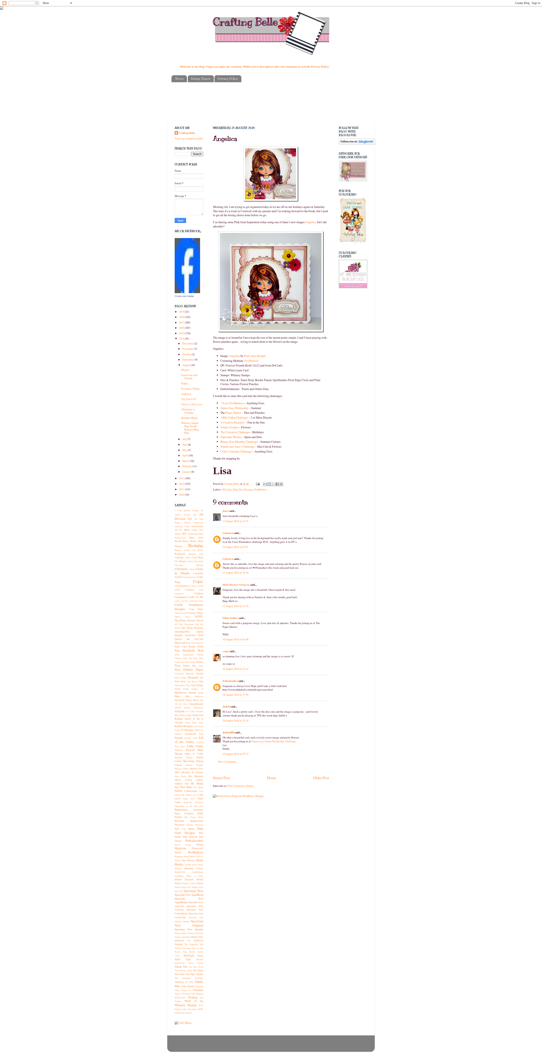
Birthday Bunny (189, 418)
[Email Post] (257, 484)
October (187, 354)
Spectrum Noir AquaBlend (189, 895)
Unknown (228, 533)
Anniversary (197, 526)
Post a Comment (227, 761)
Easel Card (181, 646)
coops (226, 651)
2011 (182, 489)
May (185, 450)
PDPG (200, 813)
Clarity (192, 569)
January (186, 472)
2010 (182, 494)
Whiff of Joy (193, 1001)
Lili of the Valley (189, 739)
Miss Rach (180, 776)
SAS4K (188, 864)
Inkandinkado (196, 703)
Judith (226, 706)
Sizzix (200, 883)
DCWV (199, 616)
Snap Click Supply (189, 887)
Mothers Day (182, 783)
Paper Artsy (189, 798)
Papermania (181, 809)
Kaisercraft (198, 715)
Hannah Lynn (196, 692)
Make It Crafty (194, 753)
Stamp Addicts (181, 933)
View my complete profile (189, 138)
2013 (182, 478)
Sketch (177, 887)
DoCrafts (227, 489)
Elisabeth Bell (193, 650)
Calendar (179, 557)
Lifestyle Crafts (191, 737)
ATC (184, 533)
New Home (198, 787)
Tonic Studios (188, 986)
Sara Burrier (188, 860)
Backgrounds (180, 537)
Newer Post (221, 777)
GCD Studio (180, 677)
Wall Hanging (197, 993)
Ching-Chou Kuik (195, 561)
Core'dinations (182, 585)
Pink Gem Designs (255, 356)
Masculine (189, 761)
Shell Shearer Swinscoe (236, 585)
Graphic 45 (197, 688)
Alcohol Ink (190, 514)
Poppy (184, 383)
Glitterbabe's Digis (183, 685)
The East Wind (196, 966)
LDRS (197, 730)
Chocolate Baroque (189, 565)
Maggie (185, 370)
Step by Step (197, 948)
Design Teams (200, 79)
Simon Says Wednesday (234, 408)
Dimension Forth (194, 635)
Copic (198, 581)
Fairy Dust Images (188, 661)
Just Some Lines (183, 715)
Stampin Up (181, 944)
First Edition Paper (189, 669)
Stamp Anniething (183, 936)
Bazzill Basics (182, 541)
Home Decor (192, 700)
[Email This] (265, 484)
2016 (182, 328)
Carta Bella (197, 557)
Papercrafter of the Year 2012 (189, 806)
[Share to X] (273, 484)
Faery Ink (187, 658)
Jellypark (180, 711)
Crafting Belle (245, 21)
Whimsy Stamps (186, 1005)
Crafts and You (181, 600)
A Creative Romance (232, 422)
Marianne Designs (184, 757)
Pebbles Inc (181, 817)
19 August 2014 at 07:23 (235, 754)
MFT (177, 772)
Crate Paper (196, 609)
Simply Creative (189, 883)
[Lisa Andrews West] (187, 292)
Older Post (321, 777)
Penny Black (197, 817)
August (186, 365)
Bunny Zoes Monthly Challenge (239, 442)
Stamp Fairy (197, 936)
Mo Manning (195, 776)
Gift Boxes (192, 681)
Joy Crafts (190, 711)
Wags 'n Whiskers (183, 993)
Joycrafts (199, 711)
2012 (182, 484)
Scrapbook (179, 875)
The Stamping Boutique (189, 978)
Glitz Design (197, 685)
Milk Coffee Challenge (234, 417)
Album (178, 514)
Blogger (290, 1046)
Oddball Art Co (192, 794)
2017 (182, 322)
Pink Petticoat (190, 836)
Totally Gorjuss (229, 427)
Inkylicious (198, 707)
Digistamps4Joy (182, 631)
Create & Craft (181, 613)
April (185, 455)
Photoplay (180, 824)
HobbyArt (199, 696)
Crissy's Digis (195, 613)
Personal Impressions (189, 821)
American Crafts (182, 526)
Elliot (177, 654)
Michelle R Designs (192, 772)
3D (202, 510)
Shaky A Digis (194, 875)
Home (180, 79)
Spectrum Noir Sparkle (189, 929)
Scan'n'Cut (180, 871)
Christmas (181, 569)
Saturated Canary (193, 868)
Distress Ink (182, 639)
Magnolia (190, 749)
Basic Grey (196, 537)
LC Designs (187, 730)
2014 (182, 338)
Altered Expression (193, 522)
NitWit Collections (186, 791)
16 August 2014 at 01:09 (235, 639)
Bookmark (180, 553)
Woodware (192, 1009)
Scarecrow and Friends (189, 376)
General (193, 677)
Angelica (310, 222)
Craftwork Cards (196, 600)
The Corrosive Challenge (235, 432)
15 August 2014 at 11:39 (235, 606)
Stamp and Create (195, 933)
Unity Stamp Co (183, 990)
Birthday (195, 545)
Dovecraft (180, 643)
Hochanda (180, 700)
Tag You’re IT (188, 399)
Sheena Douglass (184, 879)
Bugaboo (192, 553)
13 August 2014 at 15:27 (235, 521)
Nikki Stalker (230, 618)
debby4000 (228, 732)
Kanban (179, 718)
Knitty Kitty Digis (194, 722)
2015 (182, 333)
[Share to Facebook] (277, 484)
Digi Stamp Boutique (192, 627)
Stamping (194, 944)
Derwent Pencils (195, 620)
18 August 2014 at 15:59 (235, 695)
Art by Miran (182, 529)
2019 (182, 311)
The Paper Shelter (194, 974)
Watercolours (180, 997)
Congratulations (189, 576)
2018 (182, 317)
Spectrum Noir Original (189, 923)
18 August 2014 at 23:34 (235, 720)
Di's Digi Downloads (184, 624)
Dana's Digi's (182, 616)
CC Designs (181, 561)
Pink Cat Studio (185, 828)
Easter (192, 646)
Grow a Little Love (191, 404)
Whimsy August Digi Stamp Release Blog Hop (190, 427)
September (188, 359)
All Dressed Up (189, 516)
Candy (187, 557)
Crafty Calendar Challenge (236, 451)
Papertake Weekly (231, 437)
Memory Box (196, 768)
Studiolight (189, 955)
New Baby (186, 787)
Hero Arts (182, 696)
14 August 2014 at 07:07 (235, 547)
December (188, 343)
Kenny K (190, 718)
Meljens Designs (194, 764)
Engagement (188, 654)
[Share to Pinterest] (281, 484)
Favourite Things (190, 388)
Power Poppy (183, 844)
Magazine (179, 749)
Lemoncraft (190, 733)
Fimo (201, 665)
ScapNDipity (197, 872)
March (186, 461)
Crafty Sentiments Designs (189, 606)
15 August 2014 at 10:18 (235, 572)
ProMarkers (252, 361)
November (188, 349)
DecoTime (180, 620)
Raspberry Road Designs (185, 856)
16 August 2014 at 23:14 (235, 669)
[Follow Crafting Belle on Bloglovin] (357, 143)
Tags (188, 959)
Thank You (181, 966)
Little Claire (195, 746)
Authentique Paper (195, 533)
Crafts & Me (195, 597)
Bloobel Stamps (182, 550)
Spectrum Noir (193, 891)
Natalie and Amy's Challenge (237, 446)
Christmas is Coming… (188, 411)
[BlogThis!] (269, 484)
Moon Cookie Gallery (189, 779)
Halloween (181, 692)
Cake (201, 553)
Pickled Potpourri (195, 824)
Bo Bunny (198, 550)
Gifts (201, 681)
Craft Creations (184, 589)
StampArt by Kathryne (189, 940)
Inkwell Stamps (183, 707)
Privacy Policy (228, 79)
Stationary (186, 948)
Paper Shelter (233, 413)
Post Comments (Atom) (240, 786)
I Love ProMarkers (232, 403)
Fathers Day (189, 665)
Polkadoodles (230, 681)
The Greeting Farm (183, 970)
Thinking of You (184, 982)
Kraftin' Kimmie (184, 726)
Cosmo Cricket (196, 585)
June (185, 444)
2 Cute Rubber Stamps (187, 510)
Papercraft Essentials (193, 802)
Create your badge (184, 296)
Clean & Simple (189, 571)
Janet (226, 511)
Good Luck (181, 688)
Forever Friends (194, 673)
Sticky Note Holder (185, 951)
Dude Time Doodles (194, 642)
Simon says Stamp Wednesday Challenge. (274, 741)
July (184, 439)
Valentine (198, 990)
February (187, 466)
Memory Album (182, 768)
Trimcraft (199, 986)
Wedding (193, 997)
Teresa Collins (195, 962)
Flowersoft (179, 673)
